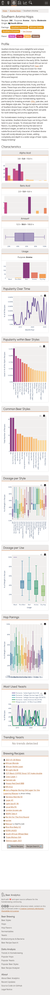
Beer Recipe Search (9, 942)
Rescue (9, 824)
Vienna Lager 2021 (14, 840)
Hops (5, 10)
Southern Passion (19, 27)
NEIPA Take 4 (11, 813)
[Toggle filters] (46, 3)
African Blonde (12, 763)
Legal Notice (6, 989)
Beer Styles (6, 920)
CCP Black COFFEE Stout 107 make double (24, 773)
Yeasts (4, 935)
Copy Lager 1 (11, 776)
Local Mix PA (11, 807)
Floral (12, 36)
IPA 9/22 (9, 786)
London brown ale (14, 810)
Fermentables (7, 931)
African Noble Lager (14, 766)
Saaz (37, 66)
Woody (36, 36)
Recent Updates (8, 982)
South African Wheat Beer (17, 834)
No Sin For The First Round (17, 817)
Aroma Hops (15, 10)
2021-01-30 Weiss (13, 759)
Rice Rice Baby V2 (13, 827)
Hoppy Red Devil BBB (15, 783)
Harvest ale (11, 780)
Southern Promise (11, 31)
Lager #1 (9, 800)
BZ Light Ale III (12, 770)
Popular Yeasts (7, 960)
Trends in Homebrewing (12, 953)
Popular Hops (7, 956)
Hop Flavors (6, 927)
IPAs (33, 101)
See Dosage (27, 31)
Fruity (19, 36)
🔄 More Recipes (15, 846)
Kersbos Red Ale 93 (14, 797)
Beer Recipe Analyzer (10, 968)
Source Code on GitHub (11, 985)
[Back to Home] (3, 895)
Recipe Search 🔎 (34, 846)
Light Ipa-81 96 (12, 803)
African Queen (36, 27)
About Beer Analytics (10, 978)
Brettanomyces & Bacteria (12, 939)
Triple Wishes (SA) (13, 837)
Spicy (27, 36)
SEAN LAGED (11, 830)
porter (8, 820)
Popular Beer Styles (9, 964)
